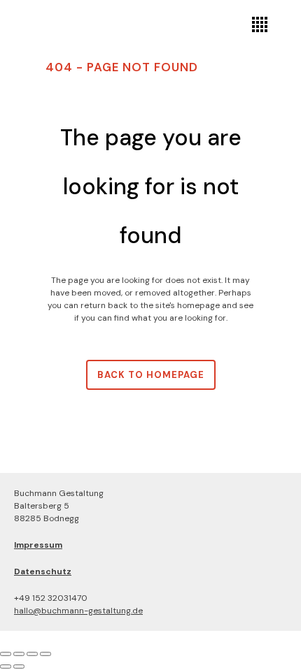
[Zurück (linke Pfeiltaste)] (5, 666)
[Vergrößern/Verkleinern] (5, 654)
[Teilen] (32, 654)
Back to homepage (150, 375)
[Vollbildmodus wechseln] (18, 654)
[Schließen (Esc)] (45, 654)
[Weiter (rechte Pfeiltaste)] (18, 666)
